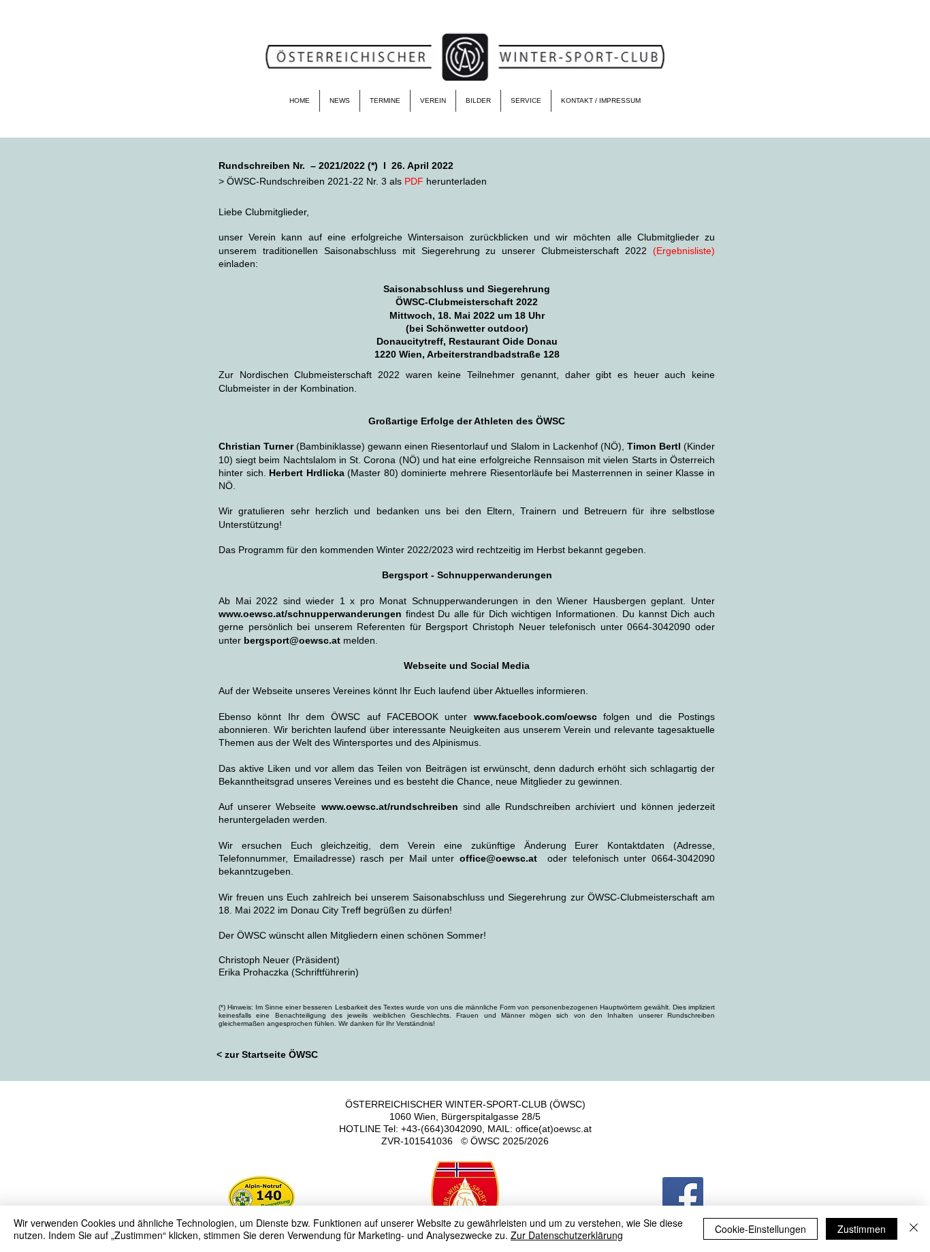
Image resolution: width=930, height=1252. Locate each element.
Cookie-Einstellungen (760, 1229)
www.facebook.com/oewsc (535, 716)
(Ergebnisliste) (684, 250)
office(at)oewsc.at (553, 1128)
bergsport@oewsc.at (292, 640)
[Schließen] (913, 1229)
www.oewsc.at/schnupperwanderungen (310, 613)
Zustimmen (861, 1229)
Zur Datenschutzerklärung (567, 1235)
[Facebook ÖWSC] (682, 1197)
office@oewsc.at (498, 858)
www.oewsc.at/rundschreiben (389, 806)
